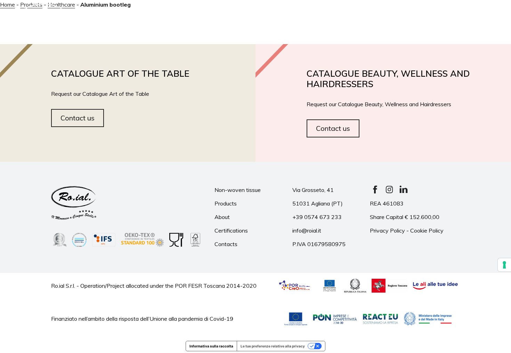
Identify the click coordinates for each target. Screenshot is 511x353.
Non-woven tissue (237, 190)
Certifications (357, 13)
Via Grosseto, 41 (313, 190)
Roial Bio (301, 13)
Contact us (77, 118)
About (145, 13)
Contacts (403, 31)
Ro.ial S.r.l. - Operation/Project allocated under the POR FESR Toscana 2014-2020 (154, 285)
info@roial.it (306, 230)
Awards (412, 13)
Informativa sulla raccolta (211, 346)
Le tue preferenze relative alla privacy (273, 346)
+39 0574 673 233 (317, 217)
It (454, 21)
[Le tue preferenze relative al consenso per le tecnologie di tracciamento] (504, 264)
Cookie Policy (427, 230)
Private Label (246, 13)
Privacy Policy (387, 230)
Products (190, 13)
